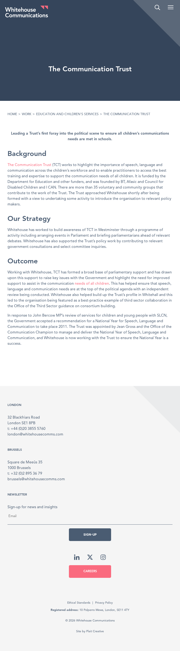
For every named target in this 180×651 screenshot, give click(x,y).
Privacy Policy (104, 602)
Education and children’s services (67, 114)
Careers (90, 571)
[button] (170, 7)
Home (12, 114)
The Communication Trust (29, 165)
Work (26, 114)
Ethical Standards (78, 602)
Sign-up (90, 534)
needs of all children (92, 284)
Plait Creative (95, 631)
